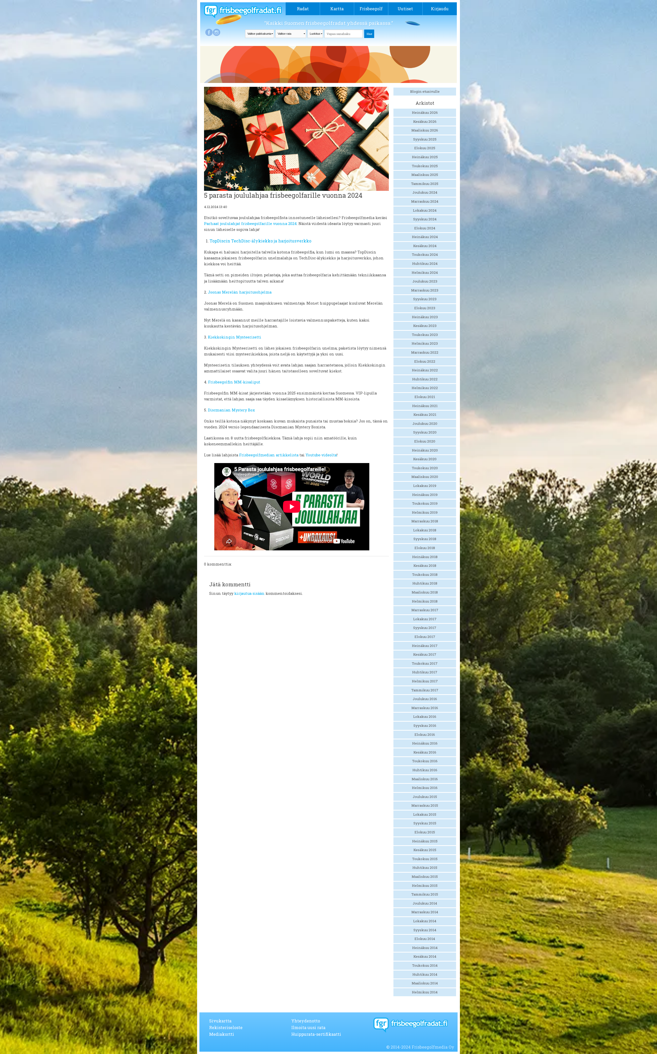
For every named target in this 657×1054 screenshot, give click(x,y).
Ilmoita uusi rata (308, 1027)
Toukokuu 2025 (425, 166)
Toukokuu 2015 (425, 859)
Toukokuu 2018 (425, 574)
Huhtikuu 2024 (425, 263)
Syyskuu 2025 (425, 139)
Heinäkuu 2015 (425, 841)
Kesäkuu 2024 (425, 245)
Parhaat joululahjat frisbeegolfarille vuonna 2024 (250, 223)
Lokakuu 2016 (424, 716)
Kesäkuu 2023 (425, 325)
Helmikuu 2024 (425, 272)
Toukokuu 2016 (425, 761)
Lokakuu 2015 (424, 814)
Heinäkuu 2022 (425, 370)
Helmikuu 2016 (425, 787)
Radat (303, 8)
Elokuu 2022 (424, 361)
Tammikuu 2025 (424, 183)
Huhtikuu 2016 (424, 770)
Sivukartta (220, 1020)
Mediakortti (221, 1034)
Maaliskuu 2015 (425, 876)
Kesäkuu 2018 (424, 565)
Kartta (337, 8)
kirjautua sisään (249, 593)
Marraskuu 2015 (424, 805)
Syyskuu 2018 (424, 539)
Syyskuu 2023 (425, 299)
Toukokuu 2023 (425, 334)
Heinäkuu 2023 (425, 317)
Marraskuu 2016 (424, 707)
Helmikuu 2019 (425, 512)
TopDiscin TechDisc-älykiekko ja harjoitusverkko (260, 240)
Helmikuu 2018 (425, 601)
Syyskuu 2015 (424, 823)
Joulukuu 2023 (424, 281)
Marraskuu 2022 (424, 352)
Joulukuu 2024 (424, 192)
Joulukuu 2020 (424, 423)
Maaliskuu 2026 (424, 130)
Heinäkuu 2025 (425, 157)
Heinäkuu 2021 (425, 405)
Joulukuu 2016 (425, 699)
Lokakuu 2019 (424, 485)
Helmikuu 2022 (425, 387)
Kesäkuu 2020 (425, 459)
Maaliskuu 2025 (424, 174)
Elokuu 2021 (424, 396)
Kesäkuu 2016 (424, 752)
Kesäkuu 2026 (425, 121)
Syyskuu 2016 (424, 725)
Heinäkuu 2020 (425, 450)
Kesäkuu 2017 (424, 654)
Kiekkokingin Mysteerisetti (234, 337)
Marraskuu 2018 (424, 521)
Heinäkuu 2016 (425, 743)
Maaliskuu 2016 (425, 779)
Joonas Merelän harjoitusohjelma (240, 292)
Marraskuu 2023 (424, 290)
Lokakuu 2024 (425, 210)
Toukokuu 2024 (425, 254)
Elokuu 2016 (424, 734)
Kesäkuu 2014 (424, 956)
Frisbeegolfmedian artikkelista (268, 455)
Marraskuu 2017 (424, 610)
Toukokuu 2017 (425, 663)
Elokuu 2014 (424, 938)
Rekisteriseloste (226, 1027)
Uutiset (405, 8)
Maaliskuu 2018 (425, 592)
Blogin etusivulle (425, 91)
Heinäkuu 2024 (425, 236)
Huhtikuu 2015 (424, 867)
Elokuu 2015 (424, 832)
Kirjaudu (440, 8)
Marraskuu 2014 (424, 912)
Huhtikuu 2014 (424, 974)
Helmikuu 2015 (425, 885)
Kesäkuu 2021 (424, 414)
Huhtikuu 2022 (425, 379)
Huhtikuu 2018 (424, 583)
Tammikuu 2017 (424, 690)
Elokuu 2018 (424, 547)
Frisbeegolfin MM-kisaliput (234, 382)
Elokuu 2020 (424, 441)
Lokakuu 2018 (424, 530)
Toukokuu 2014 (425, 965)
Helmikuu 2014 (425, 992)
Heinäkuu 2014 (425, 947)
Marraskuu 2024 (424, 201)
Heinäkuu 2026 (425, 112)
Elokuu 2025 (424, 148)
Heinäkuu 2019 (425, 494)
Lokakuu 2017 (425, 619)
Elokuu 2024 (424, 228)
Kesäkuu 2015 (424, 850)
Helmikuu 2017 (425, 681)
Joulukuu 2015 (425, 796)
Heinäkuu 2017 (425, 645)
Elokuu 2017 (424, 636)
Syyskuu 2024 (425, 219)
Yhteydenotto (305, 1020)
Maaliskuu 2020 (424, 476)
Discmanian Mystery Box (231, 410)
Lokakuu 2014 (424, 921)
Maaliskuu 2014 (425, 983)
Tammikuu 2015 (424, 894)
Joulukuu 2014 (425, 903)
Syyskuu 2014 (424, 930)
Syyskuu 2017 (424, 627)
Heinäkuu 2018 (425, 556)
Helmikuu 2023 (425, 343)
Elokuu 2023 (424, 308)
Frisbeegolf (371, 8)
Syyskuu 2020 (425, 432)
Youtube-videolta (321, 455)
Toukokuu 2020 (425, 468)
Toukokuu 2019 (425, 503)
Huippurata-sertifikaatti (316, 1034)
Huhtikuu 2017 (424, 672)
